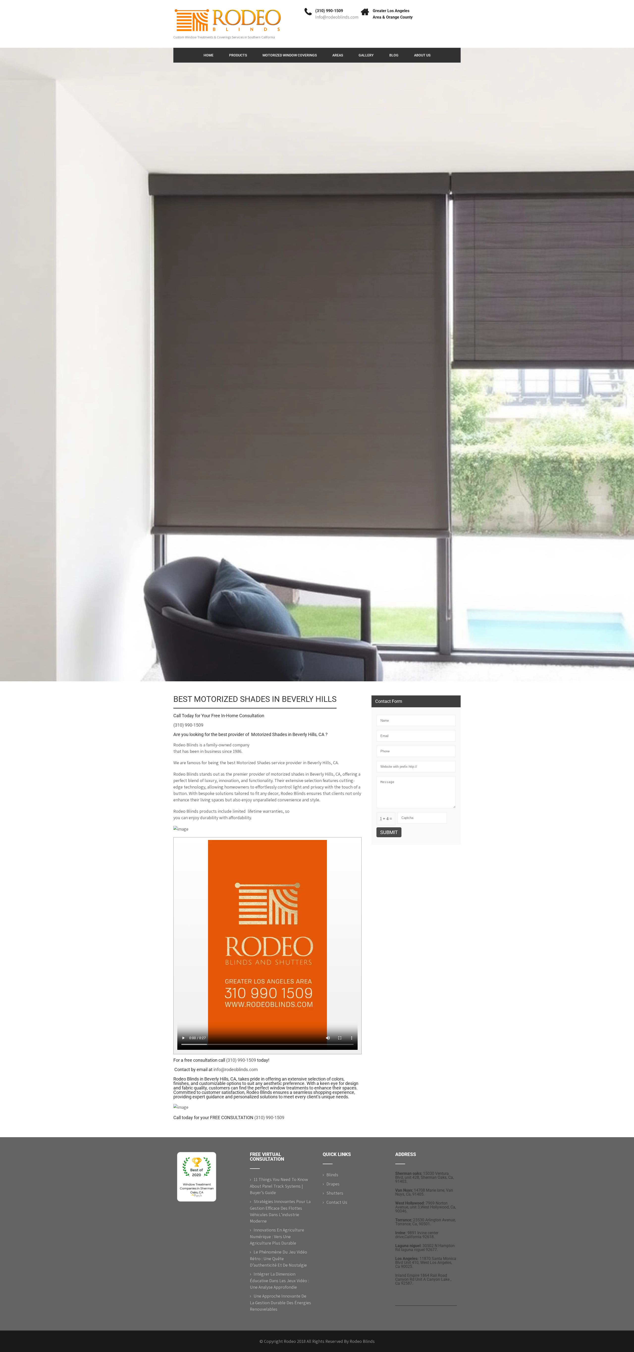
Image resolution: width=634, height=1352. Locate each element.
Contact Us (336, 1202)
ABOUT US (422, 55)
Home (208, 55)
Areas (337, 55)
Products (238, 55)
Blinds (332, 1175)
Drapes (333, 1184)
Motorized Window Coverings (290, 55)
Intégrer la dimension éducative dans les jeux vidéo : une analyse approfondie (279, 1280)
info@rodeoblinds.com (235, 1069)
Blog (393, 55)
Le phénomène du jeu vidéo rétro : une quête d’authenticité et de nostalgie (278, 1258)
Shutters (334, 1193)
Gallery (366, 55)
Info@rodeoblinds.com (336, 17)
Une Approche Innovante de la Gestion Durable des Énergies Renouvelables (280, 1302)
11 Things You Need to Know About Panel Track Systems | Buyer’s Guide (279, 1186)
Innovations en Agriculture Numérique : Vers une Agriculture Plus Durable (277, 1236)
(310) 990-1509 (329, 10)
